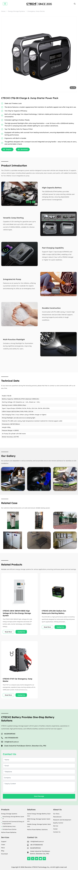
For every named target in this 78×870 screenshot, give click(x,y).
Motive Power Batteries (8, 832)
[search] (75, 3)
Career (55, 829)
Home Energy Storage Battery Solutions (38, 815)
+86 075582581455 (11, 738)
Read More (8, 632)
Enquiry (8, 149)
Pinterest (44, 858)
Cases (3, 844)
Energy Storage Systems (9, 813)
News (3, 847)
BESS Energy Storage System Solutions (38, 820)
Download (4, 854)
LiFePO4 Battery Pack (9, 826)
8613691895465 (9, 734)
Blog (2, 851)
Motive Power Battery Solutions (37, 829)
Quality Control (58, 823)
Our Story (56, 813)
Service (55, 826)
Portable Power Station (9, 829)
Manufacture (57, 817)
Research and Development (62, 820)
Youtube (40, 858)
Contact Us (21, 632)
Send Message (39, 796)
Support (3, 841)
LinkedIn (36, 858)
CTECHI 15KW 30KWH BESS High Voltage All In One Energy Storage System (17, 613)
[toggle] (5, 3)
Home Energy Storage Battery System (13, 817)
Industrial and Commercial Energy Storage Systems (13, 822)
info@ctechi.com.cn (11, 742)
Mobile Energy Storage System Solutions (39, 825)
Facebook (28, 858)
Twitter (32, 858)
